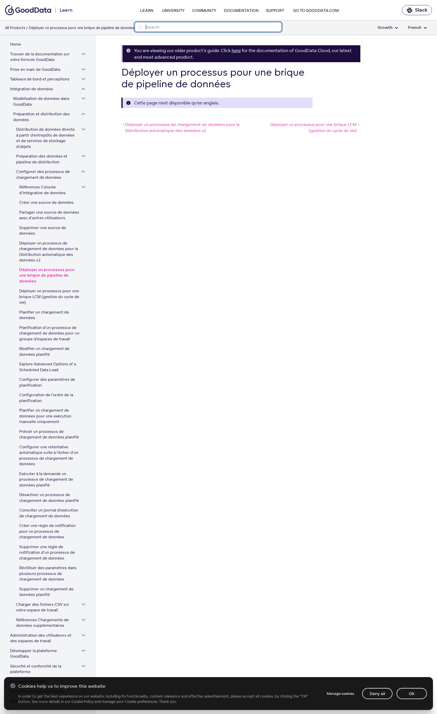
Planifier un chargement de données (44, 315)
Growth (385, 28)
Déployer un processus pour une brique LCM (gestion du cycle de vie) (49, 296)
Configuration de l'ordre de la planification (46, 397)
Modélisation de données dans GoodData (41, 101)
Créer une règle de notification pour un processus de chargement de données (47, 531)
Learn (146, 10)
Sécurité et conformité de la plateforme (35, 669)
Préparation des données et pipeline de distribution (41, 159)
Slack (421, 10)
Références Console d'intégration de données (42, 190)
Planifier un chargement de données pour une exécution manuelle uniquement (45, 416)
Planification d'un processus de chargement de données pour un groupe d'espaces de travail (49, 333)
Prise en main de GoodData (35, 69)
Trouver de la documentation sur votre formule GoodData (40, 57)
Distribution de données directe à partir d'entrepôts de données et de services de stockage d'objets (45, 138)
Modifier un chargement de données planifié (44, 351)
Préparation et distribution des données (41, 116)
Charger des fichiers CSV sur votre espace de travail (42, 607)
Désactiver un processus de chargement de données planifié (49, 497)
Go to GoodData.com (316, 10)
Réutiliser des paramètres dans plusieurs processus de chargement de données (48, 573)
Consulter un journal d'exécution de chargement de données (48, 513)
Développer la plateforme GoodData (33, 653)
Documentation (241, 10)
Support (275, 10)
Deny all (377, 693)
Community (204, 10)
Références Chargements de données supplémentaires (42, 622)
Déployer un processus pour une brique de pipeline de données (47, 275)
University (173, 10)
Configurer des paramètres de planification (47, 382)
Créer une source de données (46, 202)
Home (15, 44)
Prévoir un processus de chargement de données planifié (49, 434)
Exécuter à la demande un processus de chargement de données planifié (46, 479)
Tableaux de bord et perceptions (40, 79)
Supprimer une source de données (42, 230)
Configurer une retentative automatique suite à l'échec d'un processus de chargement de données (48, 455)
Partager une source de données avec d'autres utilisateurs (49, 215)
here (236, 50)
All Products (15, 28)
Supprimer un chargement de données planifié (46, 592)
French (414, 28)
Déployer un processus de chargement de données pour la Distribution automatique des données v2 (48, 252)
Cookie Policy (82, 701)
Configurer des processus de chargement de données (43, 174)
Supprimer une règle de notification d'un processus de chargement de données (47, 552)
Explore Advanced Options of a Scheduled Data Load (47, 367)
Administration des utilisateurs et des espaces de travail (40, 638)
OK (412, 693)
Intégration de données (31, 88)
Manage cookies (340, 693)
